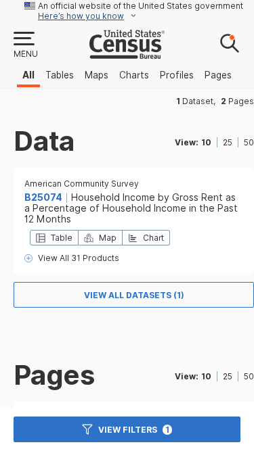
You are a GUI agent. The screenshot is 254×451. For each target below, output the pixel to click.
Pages (218, 75)
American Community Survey (81, 184)
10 (206, 142)
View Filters (133, 430)
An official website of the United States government (140, 6)
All (28, 75)
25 (227, 142)
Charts (134, 75)
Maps (96, 75)
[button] (25, 45)
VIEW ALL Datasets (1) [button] (134, 295)
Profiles (177, 75)
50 (249, 142)
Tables (59, 75)
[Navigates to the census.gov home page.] (127, 53)
